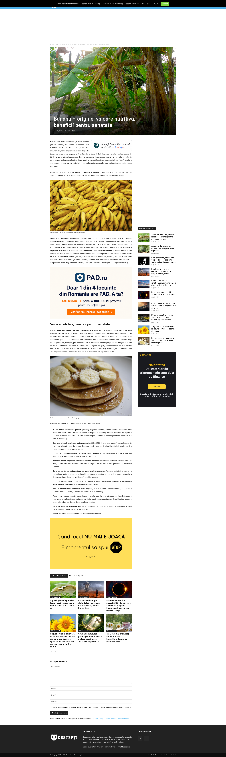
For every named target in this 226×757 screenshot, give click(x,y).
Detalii (156, 4)
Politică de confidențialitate (160, 755)
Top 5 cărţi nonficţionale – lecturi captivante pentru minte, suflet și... (162, 236)
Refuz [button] (148, 4)
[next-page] (55, 651)
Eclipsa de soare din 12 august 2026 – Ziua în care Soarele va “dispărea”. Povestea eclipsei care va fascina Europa (118, 605)
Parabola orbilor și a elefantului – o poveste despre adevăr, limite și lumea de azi (89, 604)
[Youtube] (146, 738)
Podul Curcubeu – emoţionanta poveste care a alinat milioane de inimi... (163, 283)
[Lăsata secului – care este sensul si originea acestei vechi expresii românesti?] (143, 341)
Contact (173, 755)
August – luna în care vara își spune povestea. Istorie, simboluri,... (163, 328)
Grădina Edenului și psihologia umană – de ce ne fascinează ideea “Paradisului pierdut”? (90, 638)
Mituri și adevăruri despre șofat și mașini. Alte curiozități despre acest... (162, 317)
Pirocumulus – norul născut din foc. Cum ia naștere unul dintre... (163, 305)
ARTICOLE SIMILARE (59, 576)
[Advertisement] (113, 27)
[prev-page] (51, 651)
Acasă (52, 44)
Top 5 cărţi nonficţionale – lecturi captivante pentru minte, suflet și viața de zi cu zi (62, 604)
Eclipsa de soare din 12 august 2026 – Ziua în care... (163, 293)
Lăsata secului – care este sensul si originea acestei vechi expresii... (162, 340)
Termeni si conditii (143, 755)
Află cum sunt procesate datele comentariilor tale (110, 718)
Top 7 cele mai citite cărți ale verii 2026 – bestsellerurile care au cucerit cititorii (117, 638)
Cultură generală (61, 44)
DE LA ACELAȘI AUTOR (77, 576)
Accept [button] (165, 4)
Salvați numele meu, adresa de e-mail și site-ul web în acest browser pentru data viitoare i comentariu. (92, 707)
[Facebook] (140, 738)
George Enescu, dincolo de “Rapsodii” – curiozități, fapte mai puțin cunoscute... (163, 260)
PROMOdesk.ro (124, 747)
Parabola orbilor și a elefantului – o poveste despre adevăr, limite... (161, 271)
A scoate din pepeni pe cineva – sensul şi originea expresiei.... (162, 248)
